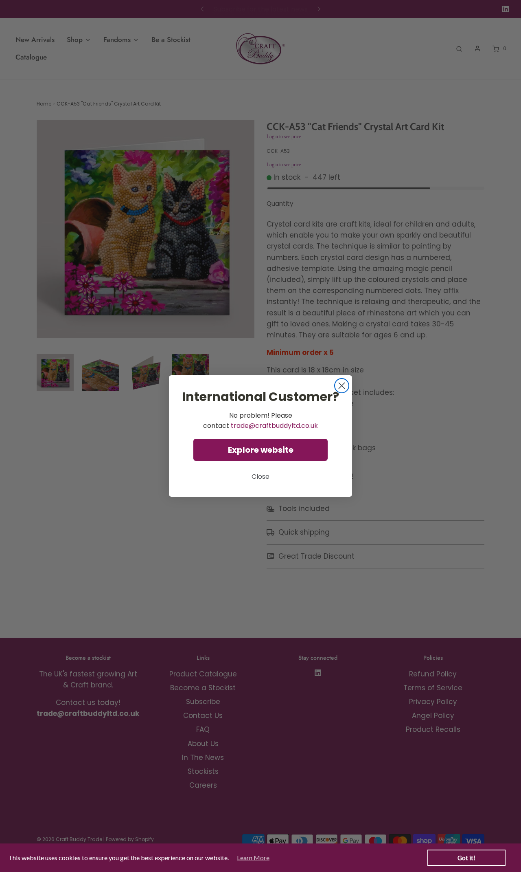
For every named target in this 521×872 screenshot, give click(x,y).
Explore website (260, 450)
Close (260, 476)
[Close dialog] (342, 386)
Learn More (253, 857)
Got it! (466, 857)
